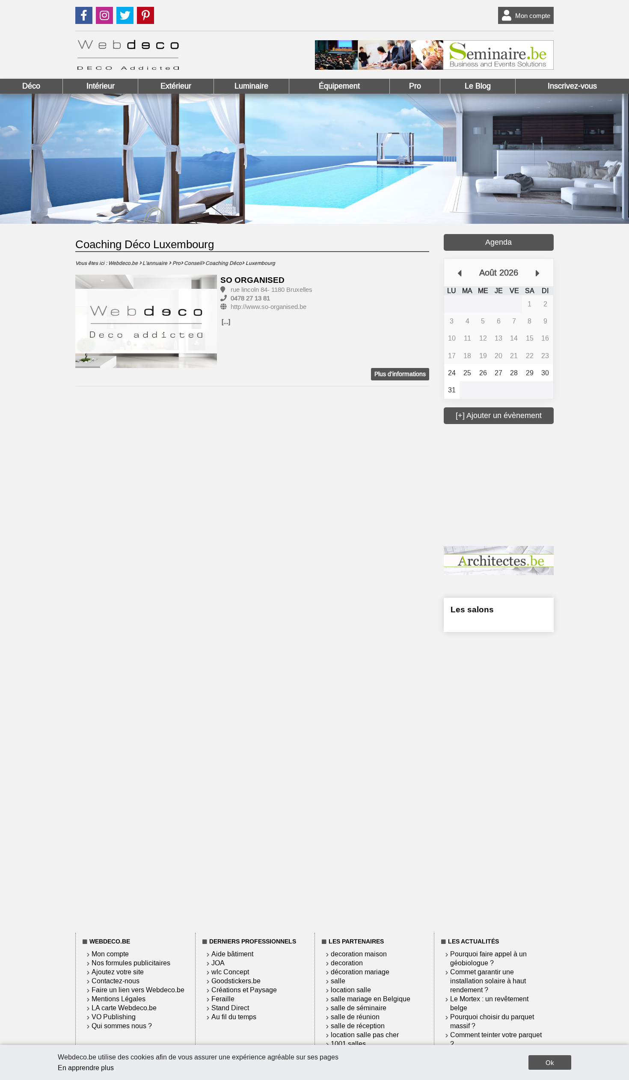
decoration (347, 962)
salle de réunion (355, 1016)
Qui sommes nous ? (122, 1025)
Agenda (498, 242)
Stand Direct (230, 1007)
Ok (550, 1062)
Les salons (472, 609)
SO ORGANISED (252, 280)
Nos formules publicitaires (131, 962)
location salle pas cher (365, 1034)
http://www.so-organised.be (268, 307)
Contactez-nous (115, 980)
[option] (146, 322)
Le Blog (478, 86)
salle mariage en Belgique (370, 998)
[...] (226, 321)
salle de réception (358, 1025)
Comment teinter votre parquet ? (496, 1039)
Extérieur (175, 86)
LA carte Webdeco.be (124, 1007)
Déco (31, 86)
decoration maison (359, 953)
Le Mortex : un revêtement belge (489, 1003)
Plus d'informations (400, 374)
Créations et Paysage (244, 989)
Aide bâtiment (232, 953)
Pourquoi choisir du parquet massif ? (492, 1021)
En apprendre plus (86, 1067)
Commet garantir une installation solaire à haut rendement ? (488, 980)
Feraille (222, 998)
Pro (415, 86)
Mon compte (532, 15)
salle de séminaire (358, 1007)
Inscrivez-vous (572, 86)
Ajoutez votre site (118, 971)
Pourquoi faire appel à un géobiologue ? (488, 958)
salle (338, 980)
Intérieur (100, 86)
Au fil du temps (233, 1016)
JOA (218, 962)
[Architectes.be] (499, 572)
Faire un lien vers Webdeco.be (138, 989)
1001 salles (348, 1043)
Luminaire (251, 86)
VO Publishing (114, 1016)
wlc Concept (230, 971)
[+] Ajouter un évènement (499, 415)
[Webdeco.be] (128, 67)
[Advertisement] (508, 483)
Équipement (339, 86)
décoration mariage (360, 971)
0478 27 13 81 (250, 298)
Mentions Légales (118, 998)
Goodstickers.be (236, 980)
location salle (351, 989)
